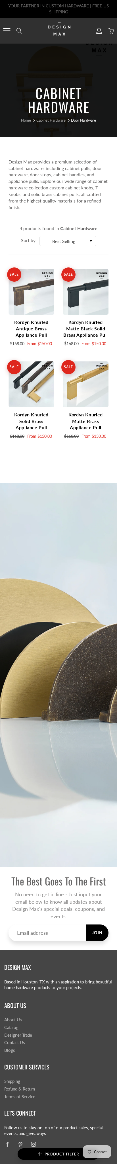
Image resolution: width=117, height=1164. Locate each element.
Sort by (28, 240)
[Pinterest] (20, 1144)
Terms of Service (19, 1096)
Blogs (9, 1050)
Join (97, 932)
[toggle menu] (7, 30)
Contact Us (14, 1042)
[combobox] (67, 241)
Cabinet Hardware (51, 120)
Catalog (11, 1027)
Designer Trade (18, 1035)
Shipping (12, 1081)
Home (26, 120)
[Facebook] (7, 1144)
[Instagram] (33, 1144)
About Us (13, 1019)
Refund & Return (19, 1089)
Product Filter (62, 1154)
